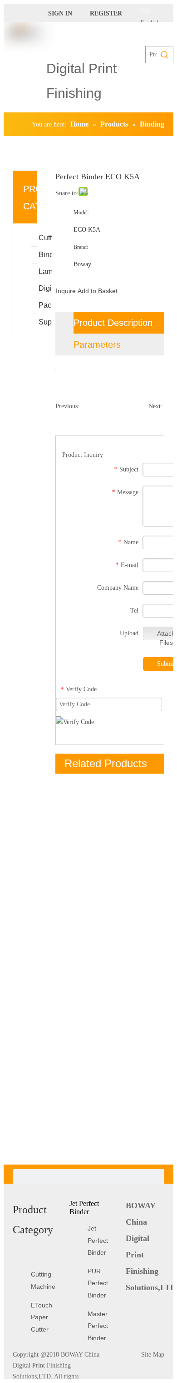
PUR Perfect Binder (98, 1283)
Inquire (66, 290)
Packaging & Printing (45, 305)
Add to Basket (98, 290)
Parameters (97, 344)
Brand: (81, 247)
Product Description (113, 323)
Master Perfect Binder (98, 1326)
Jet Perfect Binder (98, 1240)
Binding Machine (45, 254)
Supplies (45, 322)
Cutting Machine (45, 238)
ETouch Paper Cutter (41, 1317)
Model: (81, 212)
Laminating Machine (45, 271)
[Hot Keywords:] (165, 54)
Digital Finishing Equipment (45, 288)
